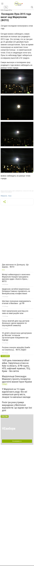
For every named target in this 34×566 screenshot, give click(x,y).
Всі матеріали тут (17, 441)
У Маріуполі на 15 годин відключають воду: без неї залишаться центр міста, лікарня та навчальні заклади (16, 393)
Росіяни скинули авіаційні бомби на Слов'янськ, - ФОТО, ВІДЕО (16, 348)
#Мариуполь (4, 196)
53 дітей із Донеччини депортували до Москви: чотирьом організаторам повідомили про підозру (17, 336)
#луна (9, 196)
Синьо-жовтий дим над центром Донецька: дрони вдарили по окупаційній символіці (15, 323)
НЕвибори (8, 428)
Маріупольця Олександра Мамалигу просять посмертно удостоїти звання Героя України (17, 379)
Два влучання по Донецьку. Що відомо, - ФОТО (15, 265)
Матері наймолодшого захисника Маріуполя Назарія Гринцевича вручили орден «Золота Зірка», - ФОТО (16, 278)
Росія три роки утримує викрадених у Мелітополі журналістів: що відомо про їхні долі (17, 406)
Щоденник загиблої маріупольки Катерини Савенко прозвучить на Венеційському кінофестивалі (16, 291)
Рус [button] (6, 7)
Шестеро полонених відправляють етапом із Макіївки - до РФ (16, 302)
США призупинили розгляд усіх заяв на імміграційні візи (15, 312)
